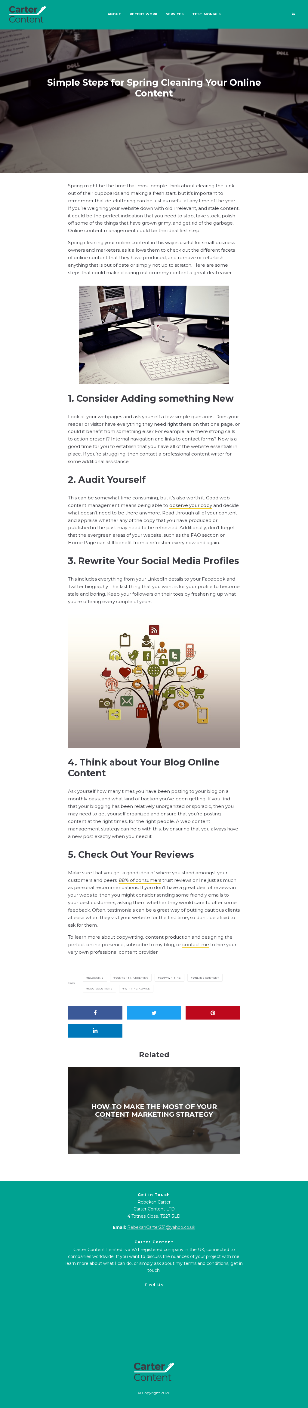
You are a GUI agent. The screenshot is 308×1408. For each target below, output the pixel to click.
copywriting (170, 977)
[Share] (95, 1013)
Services (175, 14)
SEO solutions (100, 988)
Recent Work (143, 14)
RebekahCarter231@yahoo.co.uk (161, 1227)
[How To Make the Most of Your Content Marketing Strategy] (154, 1110)
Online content (206, 977)
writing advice (137, 988)
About (114, 14)
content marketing (132, 977)
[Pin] (213, 1013)
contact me (195, 944)
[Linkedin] (293, 14)
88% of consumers (140, 880)
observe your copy (190, 505)
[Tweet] (154, 1013)
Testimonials (206, 14)
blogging (95, 977)
